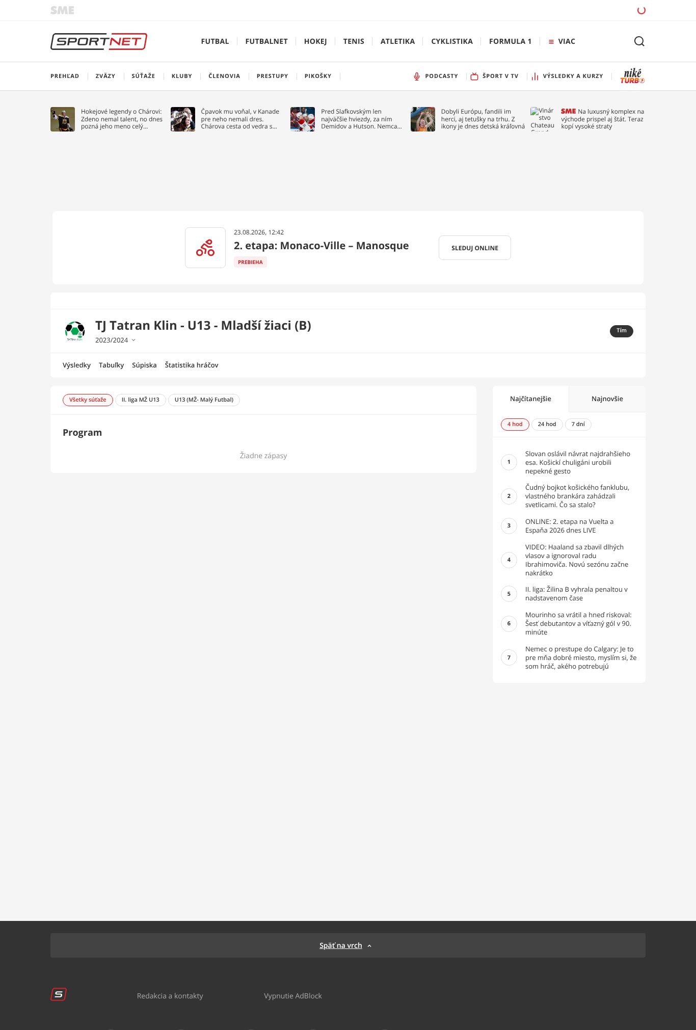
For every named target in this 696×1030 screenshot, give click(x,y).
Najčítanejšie (530, 398)
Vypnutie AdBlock (293, 995)
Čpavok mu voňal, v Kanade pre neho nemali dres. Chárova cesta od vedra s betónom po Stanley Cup (240, 119)
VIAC (566, 41)
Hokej (315, 41)
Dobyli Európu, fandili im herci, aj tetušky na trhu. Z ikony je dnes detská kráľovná (483, 119)
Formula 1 (510, 41)
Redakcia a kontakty (170, 995)
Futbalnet (267, 41)
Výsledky (77, 364)
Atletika (398, 41)
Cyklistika (452, 41)
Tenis (353, 41)
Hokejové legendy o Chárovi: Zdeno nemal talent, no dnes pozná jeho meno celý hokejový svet (122, 119)
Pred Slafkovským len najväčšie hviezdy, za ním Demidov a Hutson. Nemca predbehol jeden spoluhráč (359, 119)
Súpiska (144, 364)
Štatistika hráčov (192, 364)
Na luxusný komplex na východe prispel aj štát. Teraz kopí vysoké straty (602, 119)
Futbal (215, 41)
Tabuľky (111, 364)
